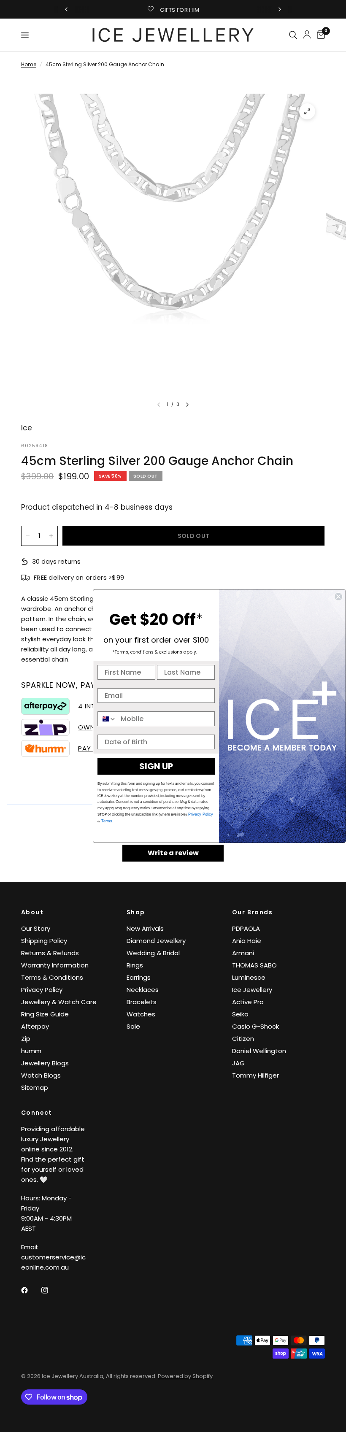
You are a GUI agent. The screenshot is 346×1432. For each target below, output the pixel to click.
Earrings (139, 977)
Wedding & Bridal (153, 952)
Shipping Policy (44, 940)
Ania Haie (246, 940)
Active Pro (248, 1001)
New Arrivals (145, 928)
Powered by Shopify (185, 1376)
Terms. (107, 821)
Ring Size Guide (45, 1014)
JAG (238, 1063)
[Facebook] (30, 1290)
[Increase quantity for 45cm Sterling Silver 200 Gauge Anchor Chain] (51, 536)
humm (31, 1050)
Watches (141, 1014)
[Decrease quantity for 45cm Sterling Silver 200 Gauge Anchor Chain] (28, 536)
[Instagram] (50, 1290)
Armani (243, 952)
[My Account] (307, 34)
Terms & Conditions (52, 977)
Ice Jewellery (252, 989)
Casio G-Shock (255, 1026)
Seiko (240, 1014)
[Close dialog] (338, 596)
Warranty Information (55, 965)
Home (28, 64)
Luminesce (248, 977)
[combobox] (107, 719)
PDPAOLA (246, 928)
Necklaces (143, 989)
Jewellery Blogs (45, 1063)
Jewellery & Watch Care (59, 1001)
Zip (25, 1038)
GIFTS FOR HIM (179, 10)
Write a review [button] (173, 853)
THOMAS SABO (254, 965)
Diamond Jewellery (156, 940)
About (32, 912)
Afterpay (35, 1026)
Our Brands (252, 912)
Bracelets (142, 1001)
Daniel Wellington (259, 1050)
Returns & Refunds (50, 952)
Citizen (243, 1038)
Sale (133, 1026)
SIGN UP (156, 766)
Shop (136, 912)
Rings (135, 965)
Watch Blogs (41, 1075)
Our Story (35, 928)
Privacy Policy (41, 989)
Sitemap (34, 1087)
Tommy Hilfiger (255, 1075)
